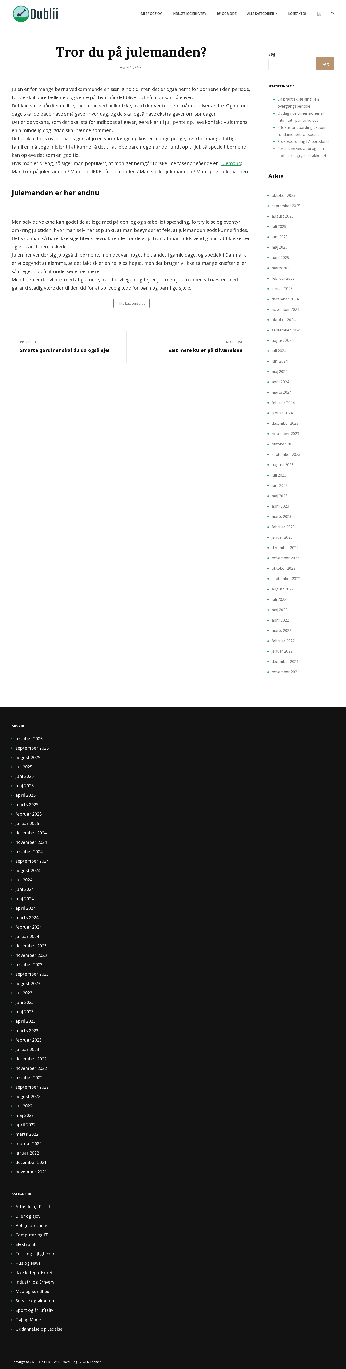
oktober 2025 (283, 195)
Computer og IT (32, 1235)
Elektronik (26, 1244)
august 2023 (283, 464)
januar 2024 (282, 413)
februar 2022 (283, 640)
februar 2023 (283, 526)
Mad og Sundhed (32, 1291)
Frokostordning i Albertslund (303, 141)
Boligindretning (31, 1225)
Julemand (230, 163)
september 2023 (286, 454)
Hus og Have (28, 1263)
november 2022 (285, 558)
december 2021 (285, 661)
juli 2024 (279, 350)
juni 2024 (280, 361)
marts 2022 (281, 630)
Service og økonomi (35, 1301)
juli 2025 (279, 226)
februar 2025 (283, 278)
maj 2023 (279, 495)
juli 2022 (279, 599)
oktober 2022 (283, 568)
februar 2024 (283, 402)
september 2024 (286, 330)
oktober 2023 (283, 444)
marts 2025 (281, 268)
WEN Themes (92, 1362)
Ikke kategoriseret (132, 303)
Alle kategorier (260, 14)
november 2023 (285, 433)
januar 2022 (282, 651)
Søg (271, 54)
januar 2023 (282, 537)
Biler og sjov (151, 14)
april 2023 (280, 506)
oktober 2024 (283, 319)
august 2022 (283, 589)
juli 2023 (279, 475)
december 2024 (285, 299)
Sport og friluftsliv (34, 1310)
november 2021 (285, 671)
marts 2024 (281, 392)
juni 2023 (280, 485)
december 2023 (285, 423)
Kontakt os (297, 14)
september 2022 (286, 578)
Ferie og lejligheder (35, 1253)
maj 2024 (279, 371)
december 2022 (285, 547)
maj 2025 (279, 247)
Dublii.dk (44, 1362)
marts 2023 (281, 516)
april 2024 (280, 381)
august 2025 (283, 216)
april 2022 (280, 620)
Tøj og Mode (227, 14)
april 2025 (280, 257)
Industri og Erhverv (189, 14)
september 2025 (286, 205)
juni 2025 (280, 236)
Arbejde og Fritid (33, 1206)
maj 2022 (279, 609)
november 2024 (285, 309)
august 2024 (283, 340)
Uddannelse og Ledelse (39, 1329)
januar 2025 (282, 288)
